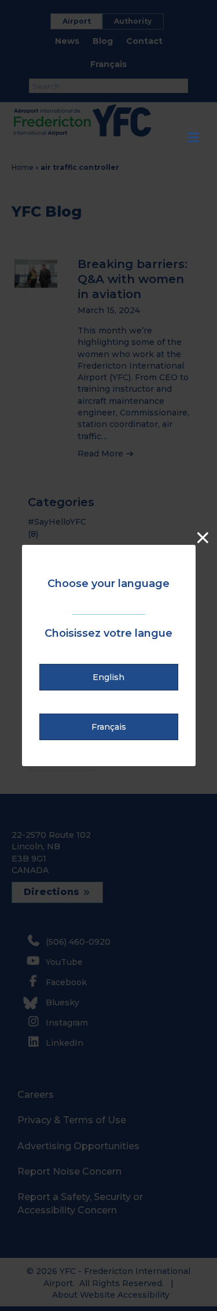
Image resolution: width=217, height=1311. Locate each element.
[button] (109, 677)
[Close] (203, 537)
